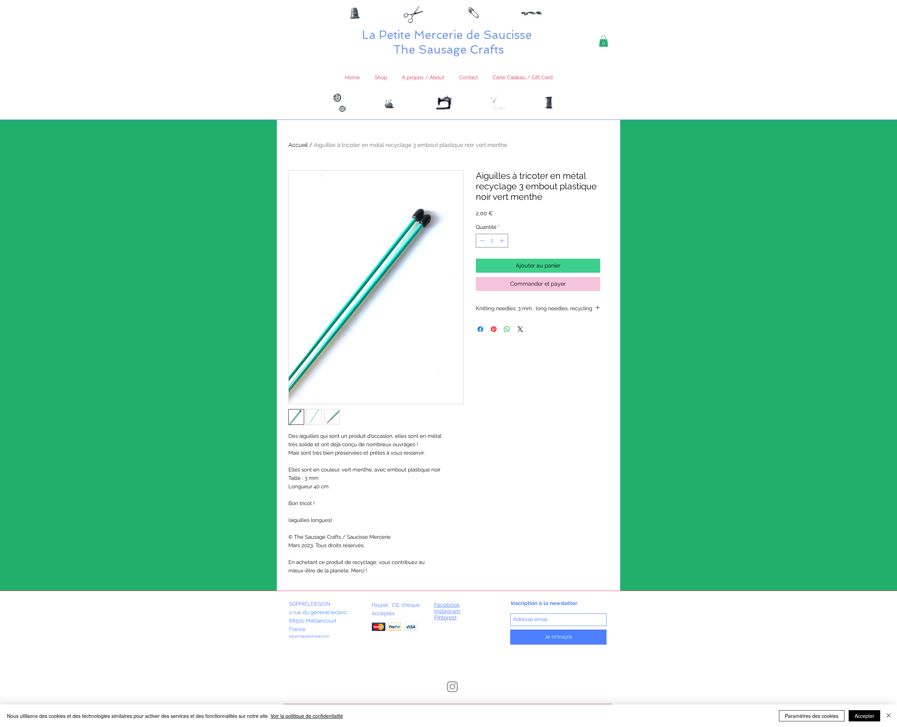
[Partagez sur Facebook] (480, 329)
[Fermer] (888, 715)
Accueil (298, 145)
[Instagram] (452, 686)
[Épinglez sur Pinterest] (493, 329)
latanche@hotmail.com (309, 636)
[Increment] (502, 240)
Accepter (864, 715)
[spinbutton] (492, 240)
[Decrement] (481, 240)
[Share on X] (520, 329)
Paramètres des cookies (811, 715)
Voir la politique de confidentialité (307, 715)
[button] (603, 41)
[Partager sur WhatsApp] (507, 329)
